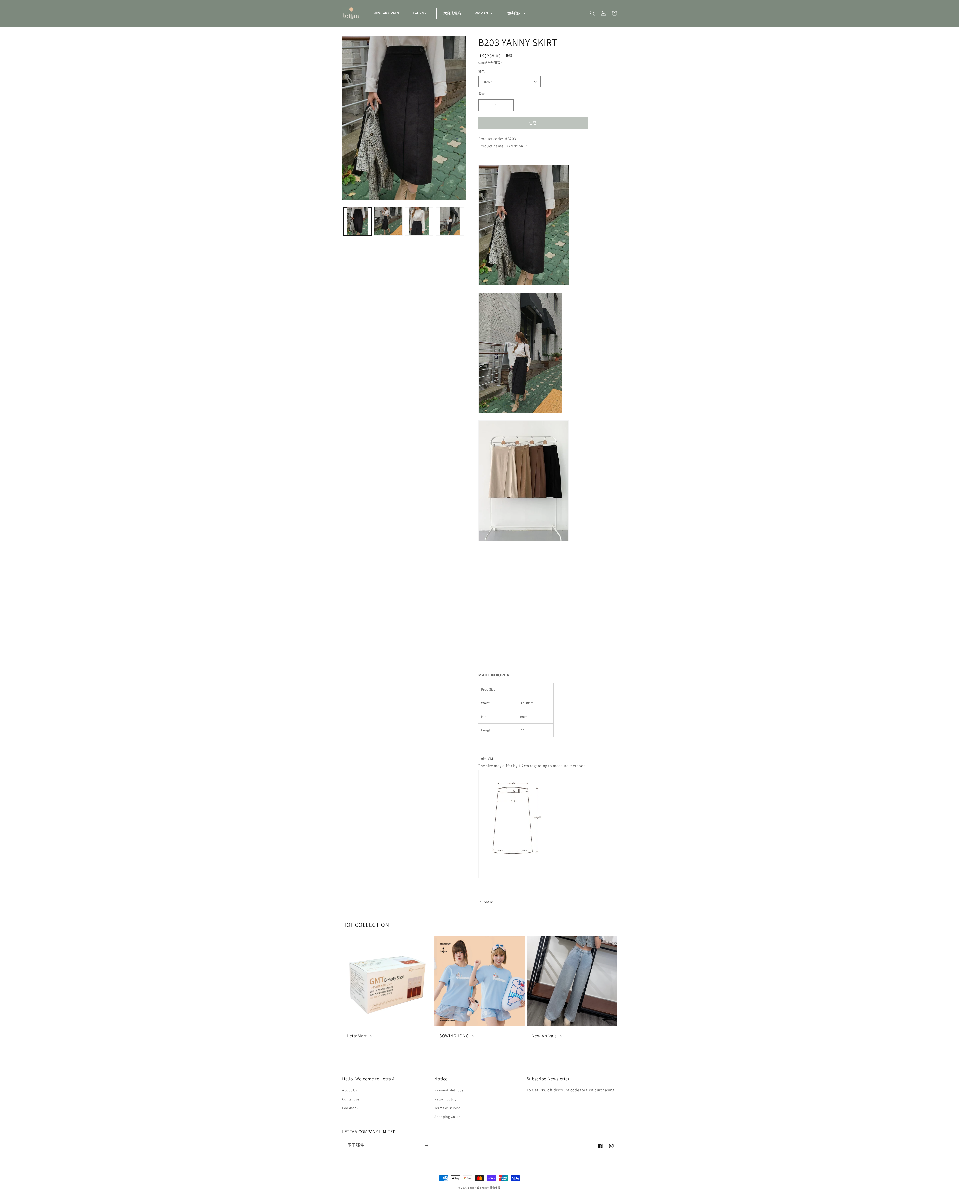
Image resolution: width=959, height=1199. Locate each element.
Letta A (472, 1187)
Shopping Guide (447, 1116)
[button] (592, 13)
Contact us (351, 1099)
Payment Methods (448, 1090)
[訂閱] (426, 1145)
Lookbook (350, 1108)
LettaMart (357, 1036)
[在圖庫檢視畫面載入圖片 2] (388, 221)
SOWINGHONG (454, 1036)
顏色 (481, 72)
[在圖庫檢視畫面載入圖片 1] (357, 221)
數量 (481, 94)
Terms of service (447, 1108)
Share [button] (488, 902)
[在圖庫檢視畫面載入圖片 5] (450, 221)
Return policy (445, 1099)
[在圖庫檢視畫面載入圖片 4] (419, 221)
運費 (497, 63)
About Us (349, 1090)
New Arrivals (544, 1036)
